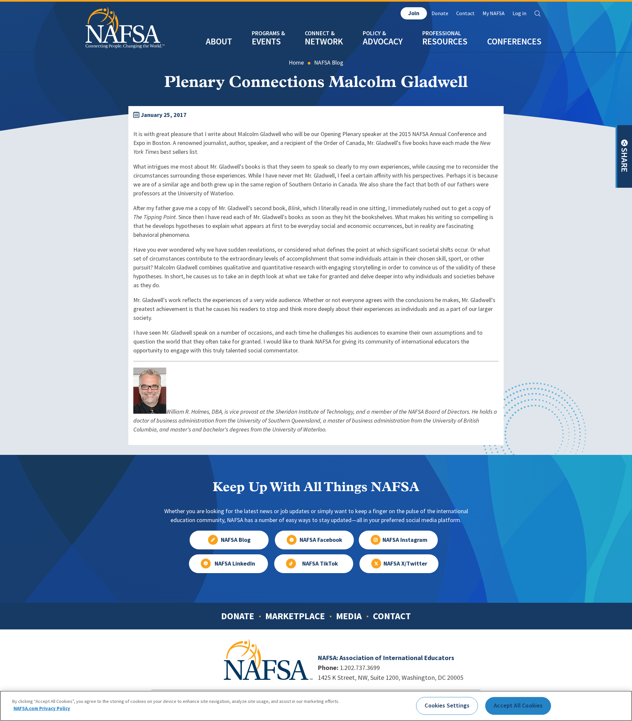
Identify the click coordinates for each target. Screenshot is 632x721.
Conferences (514, 41)
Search (537, 13)
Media (349, 616)
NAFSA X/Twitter (405, 564)
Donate (440, 13)
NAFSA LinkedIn (235, 564)
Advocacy (383, 41)
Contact (465, 13)
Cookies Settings (447, 705)
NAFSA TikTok (320, 564)
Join (413, 13)
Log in (519, 13)
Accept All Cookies (518, 705)
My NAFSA (494, 13)
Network (324, 41)
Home (296, 63)
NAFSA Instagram (404, 540)
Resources (444, 41)
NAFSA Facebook (321, 540)
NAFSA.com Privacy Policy (41, 708)
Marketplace (295, 616)
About (219, 41)
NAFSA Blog (328, 63)
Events (266, 41)
